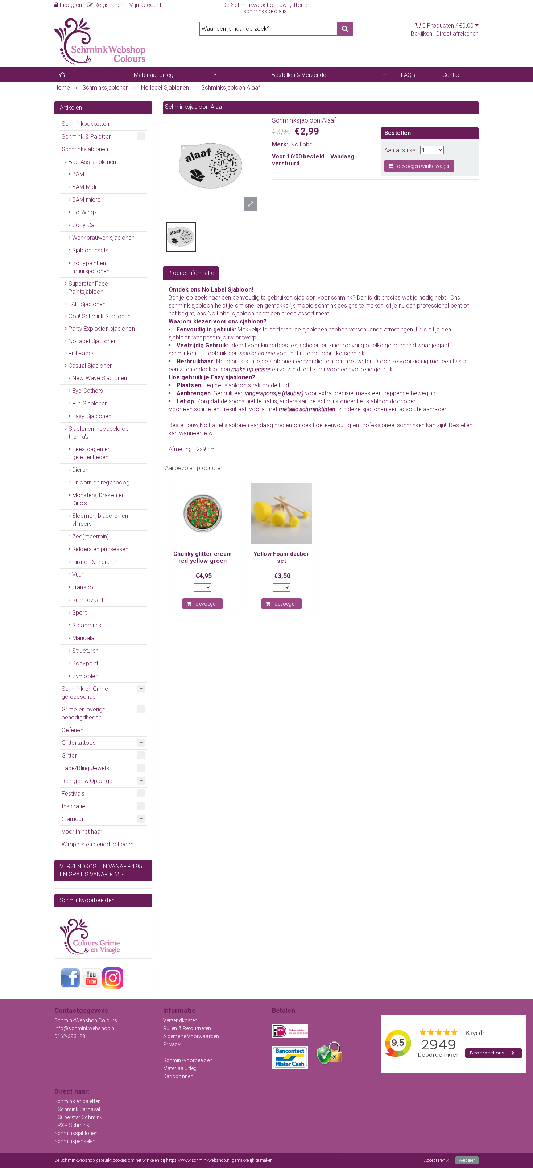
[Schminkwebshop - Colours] (99, 41)
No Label (302, 144)
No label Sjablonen (93, 341)
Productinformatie (191, 272)
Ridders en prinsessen (100, 549)
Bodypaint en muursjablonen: (91, 267)
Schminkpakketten (86, 123)
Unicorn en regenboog (100, 482)
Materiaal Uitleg (154, 74)
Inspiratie (73, 806)
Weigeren (467, 1160)
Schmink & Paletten (87, 136)
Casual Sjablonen (91, 365)
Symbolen (85, 676)
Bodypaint (85, 663)
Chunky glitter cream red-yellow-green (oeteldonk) (202, 560)
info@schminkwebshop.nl (84, 1028)
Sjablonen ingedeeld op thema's (99, 432)
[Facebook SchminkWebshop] (70, 978)
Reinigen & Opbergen (88, 780)
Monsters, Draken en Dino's (98, 499)
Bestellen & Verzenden (300, 74)
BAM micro (86, 199)
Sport (79, 612)
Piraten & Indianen (95, 561)
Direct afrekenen (457, 33)
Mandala (83, 638)
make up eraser (251, 369)
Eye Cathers (87, 390)
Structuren (85, 650)
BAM (78, 174)
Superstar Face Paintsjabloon (88, 287)
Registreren (108, 4)
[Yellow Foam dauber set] (281, 513)
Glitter (69, 755)
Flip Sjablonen (90, 403)
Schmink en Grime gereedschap (85, 692)
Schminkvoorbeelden (187, 1060)
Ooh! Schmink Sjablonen (100, 316)
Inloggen (70, 4)
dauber (293, 393)
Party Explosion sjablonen (102, 328)
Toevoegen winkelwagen (422, 166)
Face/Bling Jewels (85, 768)
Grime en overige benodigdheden (84, 713)
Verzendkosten (180, 1020)
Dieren (80, 469)
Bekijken (421, 33)
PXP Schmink (73, 1125)
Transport (84, 587)
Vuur (77, 574)
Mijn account (145, 4)
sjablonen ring (257, 353)
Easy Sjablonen (91, 416)
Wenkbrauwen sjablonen (103, 237)
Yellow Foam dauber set (281, 557)
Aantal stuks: (400, 150)
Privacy (172, 1044)
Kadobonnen (178, 1076)
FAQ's (408, 74)
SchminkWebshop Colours (85, 1020)
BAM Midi (84, 186)
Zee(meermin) (90, 536)
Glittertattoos (79, 742)
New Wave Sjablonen (99, 378)
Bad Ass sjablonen (92, 161)
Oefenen (72, 730)
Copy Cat (84, 225)
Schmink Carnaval (79, 1109)
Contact (452, 74)
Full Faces (82, 353)
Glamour (73, 819)
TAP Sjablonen (87, 304)
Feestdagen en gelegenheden (91, 453)
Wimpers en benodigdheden (97, 844)
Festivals (73, 793)
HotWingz (84, 212)
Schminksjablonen (85, 149)
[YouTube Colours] (91, 978)
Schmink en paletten (77, 1101)
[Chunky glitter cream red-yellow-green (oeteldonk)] (202, 513)
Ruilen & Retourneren (187, 1028)
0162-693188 (69, 1036)
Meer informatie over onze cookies (307, 1160)
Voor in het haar (82, 831)
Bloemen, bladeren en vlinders (100, 519)
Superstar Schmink (80, 1117)
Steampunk (87, 625)
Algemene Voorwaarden (191, 1036)
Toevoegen (204, 604)
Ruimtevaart (87, 600)
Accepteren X (436, 1160)
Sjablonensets (90, 250)
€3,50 (282, 575)
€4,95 (203, 575)
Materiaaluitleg (180, 1068)
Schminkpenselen (75, 1141)
